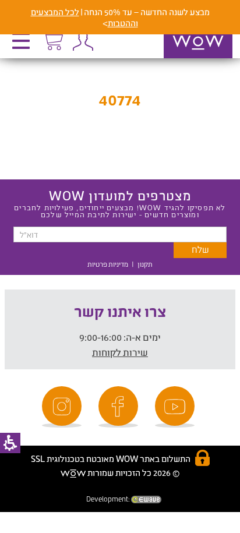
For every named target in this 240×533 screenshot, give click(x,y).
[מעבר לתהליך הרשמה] (52, 39)
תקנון (145, 264)
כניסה (82, 40)
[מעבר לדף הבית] (185, 57)
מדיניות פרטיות (107, 264)
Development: (108, 499)
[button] (24, 44)
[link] (176, 407)
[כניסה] (82, 40)
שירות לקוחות (120, 352)
